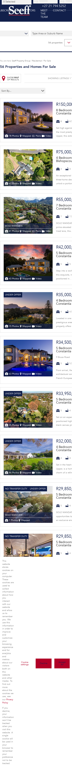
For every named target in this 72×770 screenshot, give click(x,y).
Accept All (62, 663)
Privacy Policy (7, 701)
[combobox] (17, 1)
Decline (43, 663)
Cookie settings (25, 663)
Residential (37, 60)
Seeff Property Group (21, 60)
